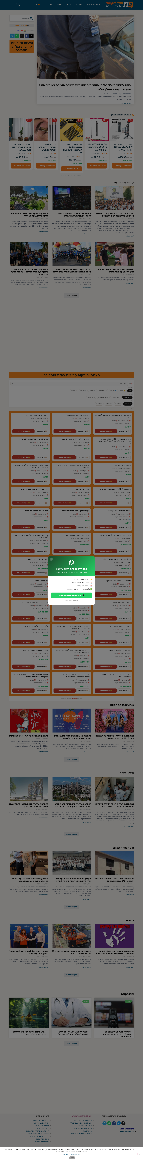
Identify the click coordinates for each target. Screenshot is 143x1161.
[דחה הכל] (139, 1154)
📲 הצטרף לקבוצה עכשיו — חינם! (71, 595)
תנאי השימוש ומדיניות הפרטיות (71, 1154)
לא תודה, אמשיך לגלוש (71, 601)
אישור (72, 1158)
